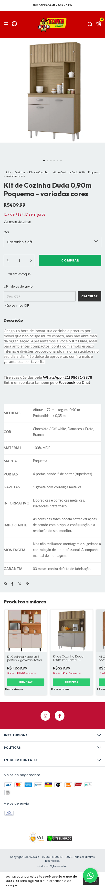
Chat (86, 383)
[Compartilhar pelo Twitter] (19, 583)
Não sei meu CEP (17, 305)
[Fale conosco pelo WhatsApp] (14, 24)
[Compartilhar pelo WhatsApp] (5, 584)
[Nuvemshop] (52, 866)
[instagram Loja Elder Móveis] (45, 716)
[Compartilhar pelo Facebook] (12, 583)
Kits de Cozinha (39, 172)
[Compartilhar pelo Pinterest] (27, 583)
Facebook (67, 383)
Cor (6, 232)
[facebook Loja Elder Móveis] (59, 716)
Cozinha (20, 172)
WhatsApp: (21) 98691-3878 (67, 377)
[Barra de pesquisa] (90, 24)
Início (7, 172)
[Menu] (7, 24)
